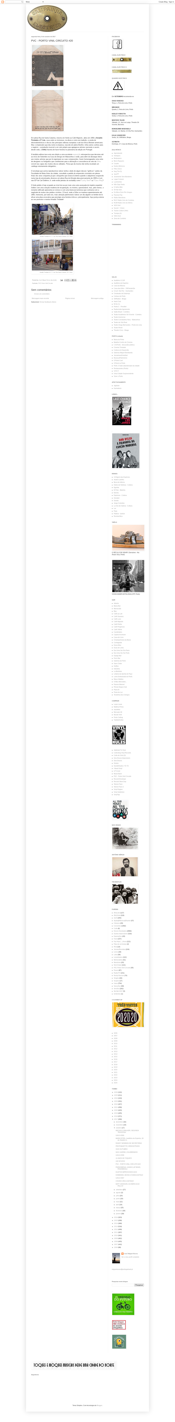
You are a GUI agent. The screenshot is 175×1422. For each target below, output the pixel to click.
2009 (115, 1041)
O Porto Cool (118, 360)
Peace (116, 970)
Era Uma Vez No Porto (121, 653)
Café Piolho (118, 624)
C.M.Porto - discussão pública (124, 345)
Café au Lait (118, 614)
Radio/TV (117, 973)
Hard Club (117, 301)
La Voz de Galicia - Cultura (123, 506)
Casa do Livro (118, 637)
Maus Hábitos (118, 679)
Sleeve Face (118, 784)
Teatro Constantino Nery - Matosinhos (127, 320)
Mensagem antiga (97, 298)
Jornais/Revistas (119, 949)
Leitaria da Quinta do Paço (123, 674)
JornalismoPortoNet (121, 355)
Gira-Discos (118, 761)
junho (118, 1199)
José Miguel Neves (131, 1254)
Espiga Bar (117, 656)
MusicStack (118, 774)
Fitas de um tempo (120, 944)
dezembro (119, 1122)
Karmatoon (117, 388)
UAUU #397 (120, 1178)
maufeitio (117, 709)
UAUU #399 (120, 1135)
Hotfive (116, 666)
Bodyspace (118, 158)
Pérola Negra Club (120, 687)
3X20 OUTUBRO (121, 1149)
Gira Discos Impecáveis (122, 758)
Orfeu (99, 161)
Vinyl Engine (118, 789)
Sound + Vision (119, 208)
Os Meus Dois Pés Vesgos (123, 192)
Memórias (117, 962)
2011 (115, 1046)
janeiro (118, 1214)
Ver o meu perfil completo (130, 1257)
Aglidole (117, 386)
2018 (115, 1064)
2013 (115, 1051)
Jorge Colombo (119, 503)
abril (117, 1205)
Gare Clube (118, 663)
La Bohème (118, 671)
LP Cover (117, 771)
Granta (116, 500)
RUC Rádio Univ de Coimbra (124, 200)
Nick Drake (117, 965)
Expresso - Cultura (120, 495)
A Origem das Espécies (122, 477)
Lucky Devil (86, 180)
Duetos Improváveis (121, 934)
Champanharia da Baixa (122, 640)
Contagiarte (118, 643)
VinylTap (117, 795)
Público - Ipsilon (119, 514)
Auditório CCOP (119, 280)
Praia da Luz (118, 692)
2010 (115, 1043)
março (118, 1208)
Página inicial (70, 298)
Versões (116, 989)
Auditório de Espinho (121, 283)
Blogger (99, 1405)
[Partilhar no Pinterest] (75, 280)
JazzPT (116, 174)
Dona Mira (117, 645)
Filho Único (118, 169)
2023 (115, 1078)
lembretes (117, 994)
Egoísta (116, 487)
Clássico (117, 923)
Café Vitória (118, 629)
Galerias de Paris (120, 661)
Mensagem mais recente (40, 298)
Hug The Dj (118, 171)
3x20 (115, 918)
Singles (116, 978)
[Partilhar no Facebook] (73, 280)
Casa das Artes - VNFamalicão (124, 288)
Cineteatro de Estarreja (122, 293)
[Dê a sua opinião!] (68, 280)
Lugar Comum (119, 179)
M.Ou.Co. (117, 304)
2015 (115, 1057)
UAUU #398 (120, 1155)
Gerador (117, 498)
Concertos (117, 926)
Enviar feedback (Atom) (48, 302)
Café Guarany (118, 616)
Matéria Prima (118, 707)
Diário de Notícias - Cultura (123, 485)
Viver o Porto (118, 376)
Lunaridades (118, 957)
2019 (115, 1067)
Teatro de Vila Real (120, 322)
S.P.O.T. (116, 371)
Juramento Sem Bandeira (123, 177)
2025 (115, 1083)
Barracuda (117, 609)
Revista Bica (118, 516)
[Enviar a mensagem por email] (65, 280)
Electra (116, 493)
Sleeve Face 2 (119, 787)
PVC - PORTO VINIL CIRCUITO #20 (128, 1164)
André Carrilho (119, 480)
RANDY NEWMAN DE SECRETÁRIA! (129, 1143)
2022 (115, 1075)
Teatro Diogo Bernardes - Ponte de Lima (128, 325)
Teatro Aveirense (119, 317)
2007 (115, 1036)
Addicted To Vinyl (120, 750)
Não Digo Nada (119, 184)
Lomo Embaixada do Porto (123, 677)
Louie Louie (118, 704)
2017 (115, 1062)
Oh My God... (118, 190)
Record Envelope (120, 779)
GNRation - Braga (120, 299)
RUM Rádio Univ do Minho (123, 203)
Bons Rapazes (119, 161)
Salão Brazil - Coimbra (122, 312)
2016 (115, 1059)
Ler (115, 508)
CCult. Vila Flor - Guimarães (123, 291)
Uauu (116, 983)
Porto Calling (118, 717)
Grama (116, 763)
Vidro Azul (117, 216)
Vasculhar (117, 986)
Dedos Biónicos (119, 166)
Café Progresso (119, 627)
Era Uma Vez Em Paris (122, 650)
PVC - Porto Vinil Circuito (122, 776)
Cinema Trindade (120, 347)
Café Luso (117, 619)
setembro (119, 1190)
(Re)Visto (117, 915)
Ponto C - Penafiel (120, 307)
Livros (116, 952)
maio (118, 1202)
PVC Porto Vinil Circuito (45, 283)
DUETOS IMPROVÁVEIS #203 (126, 1172)
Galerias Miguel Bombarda (123, 353)
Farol (115, 939)
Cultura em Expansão (121, 350)
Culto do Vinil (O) (120, 755)
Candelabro (118, 632)
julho (118, 1196)
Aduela (116, 603)
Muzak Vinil (118, 715)
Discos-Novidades (120, 931)
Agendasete (118, 153)
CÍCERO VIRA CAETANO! (125, 1181)
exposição (76, 154)
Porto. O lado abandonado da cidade (127, 366)
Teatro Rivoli (118, 328)
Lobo (115, 955)
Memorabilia (118, 960)
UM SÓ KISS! (120, 1161)
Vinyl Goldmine (119, 792)
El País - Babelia (119, 490)
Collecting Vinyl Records (122, 753)
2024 (115, 1080)
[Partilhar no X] (70, 280)
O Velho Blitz (118, 187)
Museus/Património (120, 358)
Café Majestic (118, 621)
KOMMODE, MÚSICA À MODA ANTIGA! (129, 1175)
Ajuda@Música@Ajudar (122, 921)
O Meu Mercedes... (120, 682)
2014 (115, 1054)
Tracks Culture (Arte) (121, 211)
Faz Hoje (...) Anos (120, 941)
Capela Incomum (120, 635)
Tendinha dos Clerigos (122, 695)
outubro (119, 1128)
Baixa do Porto (119, 339)
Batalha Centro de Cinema (123, 342)
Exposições (118, 936)
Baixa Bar (117, 606)
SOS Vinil (117, 205)
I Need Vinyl (118, 768)
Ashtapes (117, 156)
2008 (115, 1038)
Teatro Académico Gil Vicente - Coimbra (127, 314)
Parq (115, 511)
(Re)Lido (117, 913)
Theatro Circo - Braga (121, 330)
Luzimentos (118, 182)
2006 (115, 1033)
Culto (115, 928)
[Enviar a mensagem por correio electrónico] (61, 280)
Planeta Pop (118, 195)
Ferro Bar (117, 658)
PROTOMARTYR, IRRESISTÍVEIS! (128, 1146)
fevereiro (119, 1211)
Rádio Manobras (119, 197)
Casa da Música (119, 286)
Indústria (117, 669)
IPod (115, 947)
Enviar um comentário (42, 294)
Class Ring (98, 180)
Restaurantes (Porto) (121, 368)
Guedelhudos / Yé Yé (121, 766)
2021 (115, 1072)
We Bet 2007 (118, 991)
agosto (118, 1193)
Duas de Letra (119, 648)
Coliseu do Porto (119, 296)
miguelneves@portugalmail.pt (122, 1269)
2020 (115, 1070)
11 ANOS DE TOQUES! (124, 1158)
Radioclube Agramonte (122, 309)
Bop (115, 611)
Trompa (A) (118, 213)
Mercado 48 (118, 712)
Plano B (116, 690)
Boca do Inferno (119, 482)
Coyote (116, 163)
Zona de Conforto (120, 218)
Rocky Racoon (119, 975)
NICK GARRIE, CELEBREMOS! (127, 1152)
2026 (116, 1092)
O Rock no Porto (119, 363)
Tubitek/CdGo (118, 720)
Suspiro (116, 981)
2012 (115, 1049)
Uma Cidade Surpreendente (123, 373)
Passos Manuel (119, 684)
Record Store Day (120, 781)
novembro (119, 1125)
